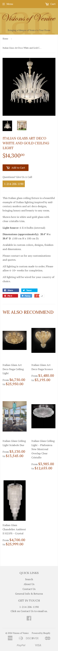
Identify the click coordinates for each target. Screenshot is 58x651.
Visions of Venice (21, 633)
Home (5, 38)
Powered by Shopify (41, 633)
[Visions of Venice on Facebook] (29, 619)
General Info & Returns (29, 593)
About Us (29, 584)
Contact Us (29, 589)
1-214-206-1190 (13, 184)
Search (29, 579)
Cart (53, 4)
